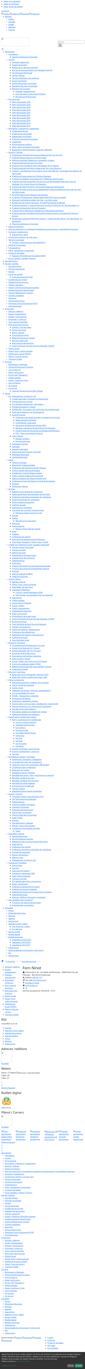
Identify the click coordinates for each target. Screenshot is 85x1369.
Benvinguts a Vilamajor (14, 1272)
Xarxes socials (10, 1317)
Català (11, 19)
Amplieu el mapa (32, 983)
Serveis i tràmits (8, 1195)
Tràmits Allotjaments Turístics (17, 1222)
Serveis (8, 1203)
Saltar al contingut (11, 4)
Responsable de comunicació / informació (22, 1328)
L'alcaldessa (10, 1155)
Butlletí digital (10, 1320)
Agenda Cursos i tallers (14, 1314)
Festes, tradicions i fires (15, 1288)
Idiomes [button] (8, 16)
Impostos (9, 1227)
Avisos (7, 1038)
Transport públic (12, 1014)
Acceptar (78, 1366)
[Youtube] (24, 13)
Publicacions (10, 1044)
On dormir (9, 1296)
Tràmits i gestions (12, 1214)
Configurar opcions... (9, 1366)
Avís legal (51, 1345)
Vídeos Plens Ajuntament (6, 1138)
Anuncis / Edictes (12, 1166)
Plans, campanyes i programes (18, 1187)
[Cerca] (60, 45)
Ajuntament (6, 1153)
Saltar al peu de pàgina (13, 6)
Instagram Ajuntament (21, 1138)
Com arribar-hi (31, 985)
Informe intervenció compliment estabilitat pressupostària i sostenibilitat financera (40, 1171)
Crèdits (50, 1337)
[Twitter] (5, 13)
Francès (11, 30)
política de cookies (22, 1361)
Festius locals (10, 996)
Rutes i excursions (12, 1280)
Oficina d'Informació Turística (17, 1275)
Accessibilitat (52, 1348)
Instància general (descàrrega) (17, 1219)
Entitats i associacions (14, 1246)
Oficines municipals (13, 1200)
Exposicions (10, 1312)
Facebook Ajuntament (35, 1138)
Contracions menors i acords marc (19, 1177)
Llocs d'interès (11, 1291)
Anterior (4, 1088)
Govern (8, 1158)
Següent (11, 1088)
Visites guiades (11, 1285)
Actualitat (5, 1299)
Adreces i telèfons (12, 967)
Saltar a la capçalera (12, 1)
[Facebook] (15, 13)
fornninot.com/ (39, 980)
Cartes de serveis (12, 1206)
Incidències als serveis (14, 1208)
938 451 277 (37, 977)
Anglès (11, 24)
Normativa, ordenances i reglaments (20, 1163)
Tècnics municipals (12, 1179)
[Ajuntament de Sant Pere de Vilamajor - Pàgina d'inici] (15, 41)
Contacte (5, 11)
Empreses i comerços (14, 1248)
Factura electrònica (13, 1230)
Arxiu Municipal (11, 1235)
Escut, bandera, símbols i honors (18, 1192)
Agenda (8, 1028)
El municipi (10, 961)
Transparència (11, 1185)
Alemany (12, 27)
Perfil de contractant (13, 1182)
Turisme (4, 1269)
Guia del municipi (29, 961)
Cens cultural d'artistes (14, 1251)
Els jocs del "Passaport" (14, 1283)
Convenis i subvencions (14, 1174)
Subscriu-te (6, 1107)
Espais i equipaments (14, 1243)
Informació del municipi (15, 1253)
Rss (6, 1330)
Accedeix (5, 1063)
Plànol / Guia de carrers (15, 1264)
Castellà (11, 22)
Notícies (8, 1041)
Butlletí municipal (12, 1322)
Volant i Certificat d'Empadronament (20, 1216)
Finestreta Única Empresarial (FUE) (19, 1232)
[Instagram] (34, 13)
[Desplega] (17, 962)
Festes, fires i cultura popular (17, 1259)
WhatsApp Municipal (13, 1304)
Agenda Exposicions (13, 1033)
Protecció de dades (13, 1190)
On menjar (9, 1293)
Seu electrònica (11, 1198)
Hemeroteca (10, 1333)
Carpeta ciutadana (12, 1224)
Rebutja (70, 1366)
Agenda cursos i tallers (14, 1030)
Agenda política (11, 1036)
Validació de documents (15, 1211)
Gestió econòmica (12, 1169)
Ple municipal (10, 1161)
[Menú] (2, 49)
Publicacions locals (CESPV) (16, 1261)
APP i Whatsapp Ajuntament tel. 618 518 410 (51, 1135)
